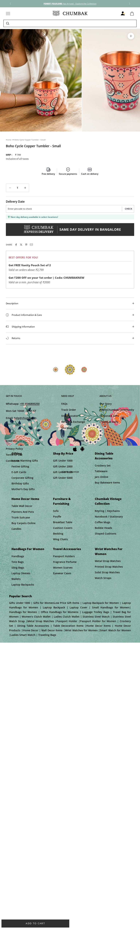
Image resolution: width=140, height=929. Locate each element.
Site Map (66, 428)
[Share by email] (31, 244)
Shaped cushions (105, 533)
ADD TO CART (35, 923)
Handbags (17, 556)
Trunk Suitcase (20, 517)
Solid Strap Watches (107, 572)
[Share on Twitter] (21, 244)
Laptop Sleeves (20, 573)
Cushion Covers (62, 528)
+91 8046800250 (30, 403)
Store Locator (69, 416)
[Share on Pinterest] (26, 244)
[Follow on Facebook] (7, 425)
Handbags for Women (27, 549)
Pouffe (57, 516)
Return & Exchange (73, 422)
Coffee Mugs (102, 522)
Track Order (68, 409)
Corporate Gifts (109, 416)
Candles (16, 529)
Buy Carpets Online (23, 523)
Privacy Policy (14, 448)
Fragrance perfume (65, 562)
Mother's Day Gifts (23, 489)
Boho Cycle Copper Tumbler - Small (30, 139)
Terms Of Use (14, 454)
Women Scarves (63, 567)
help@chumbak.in (25, 418)
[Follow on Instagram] (17, 425)
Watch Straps (103, 578)
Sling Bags (17, 567)
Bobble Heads (103, 528)
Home (8, 139)
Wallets (16, 579)
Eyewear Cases (62, 573)
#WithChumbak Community (117, 409)
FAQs (64, 403)
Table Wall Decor (21, 506)
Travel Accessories (67, 549)
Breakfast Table (62, 522)
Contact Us (13, 460)
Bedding (58, 533)
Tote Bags (17, 562)
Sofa (56, 511)
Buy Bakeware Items (107, 482)
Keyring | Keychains (107, 511)
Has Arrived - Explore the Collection (70, 3)
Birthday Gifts (20, 483)
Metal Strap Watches (108, 561)
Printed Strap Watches (109, 566)
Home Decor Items (25, 499)
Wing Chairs (60, 539)
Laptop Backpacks (22, 584)
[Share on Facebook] (16, 244)
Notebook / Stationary (109, 516)
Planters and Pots (22, 512)
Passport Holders (64, 556)
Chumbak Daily (109, 422)
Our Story (106, 403)
